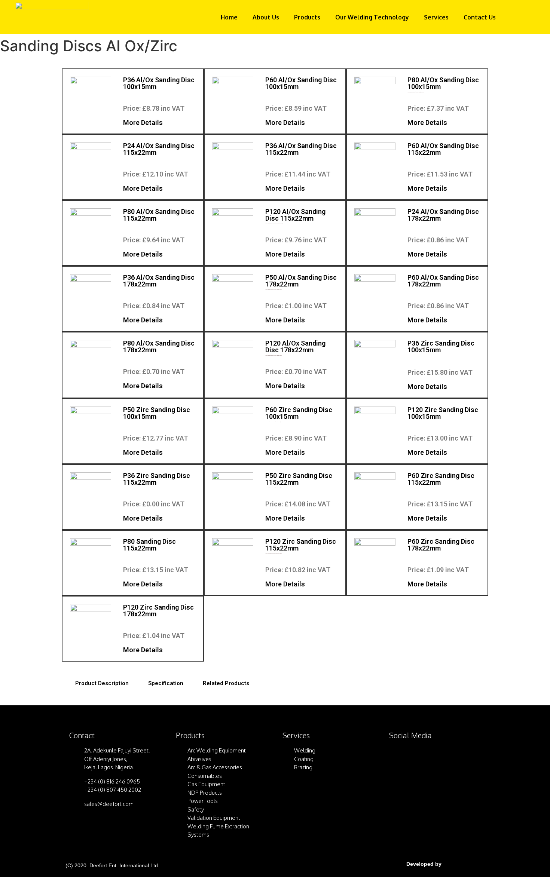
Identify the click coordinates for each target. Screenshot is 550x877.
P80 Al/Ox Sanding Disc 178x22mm (159, 346)
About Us (266, 17)
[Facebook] (398, 755)
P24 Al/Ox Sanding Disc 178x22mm (443, 215)
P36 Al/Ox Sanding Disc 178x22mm (159, 280)
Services (436, 17)
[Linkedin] (436, 755)
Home (229, 17)
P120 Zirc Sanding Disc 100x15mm (442, 413)
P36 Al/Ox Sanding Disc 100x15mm (159, 83)
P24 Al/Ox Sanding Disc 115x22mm (159, 149)
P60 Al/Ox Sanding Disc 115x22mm (443, 149)
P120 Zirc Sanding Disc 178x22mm (158, 610)
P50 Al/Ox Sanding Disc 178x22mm (301, 280)
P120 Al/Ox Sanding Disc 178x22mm (295, 346)
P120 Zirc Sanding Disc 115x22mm (300, 544)
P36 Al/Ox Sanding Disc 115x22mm (301, 149)
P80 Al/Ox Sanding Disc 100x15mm (443, 83)
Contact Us (480, 17)
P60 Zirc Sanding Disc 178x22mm (440, 544)
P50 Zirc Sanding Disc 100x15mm (156, 413)
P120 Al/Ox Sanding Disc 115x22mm (295, 215)
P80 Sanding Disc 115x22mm (149, 544)
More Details (143, 122)
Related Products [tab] (226, 683)
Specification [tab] (165, 683)
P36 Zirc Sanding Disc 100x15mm (440, 346)
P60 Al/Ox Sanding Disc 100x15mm (301, 83)
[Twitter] (417, 755)
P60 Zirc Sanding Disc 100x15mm (298, 413)
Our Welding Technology (372, 17)
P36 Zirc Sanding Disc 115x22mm (156, 479)
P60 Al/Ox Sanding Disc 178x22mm (443, 280)
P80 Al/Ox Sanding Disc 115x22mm (159, 215)
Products (307, 17)
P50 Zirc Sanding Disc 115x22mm (298, 479)
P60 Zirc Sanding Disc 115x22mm (440, 479)
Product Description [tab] (102, 683)
